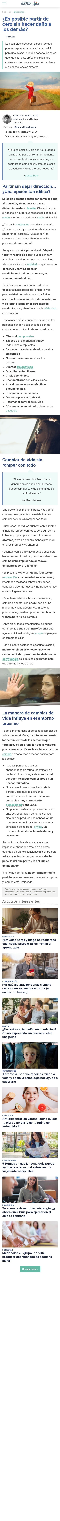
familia (31, 208)
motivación (22, 224)
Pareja (5, 1026)
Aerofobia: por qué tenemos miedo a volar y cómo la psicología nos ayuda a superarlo (30, 1077)
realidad (32, 264)
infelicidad (50, 308)
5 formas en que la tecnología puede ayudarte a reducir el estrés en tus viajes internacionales (28, 1167)
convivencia (10, 658)
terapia (38, 633)
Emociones (19, 12)
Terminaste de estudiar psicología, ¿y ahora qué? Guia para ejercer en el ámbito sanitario (29, 1212)
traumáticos (25, 366)
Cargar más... (30, 1269)
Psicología (8, 937)
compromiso (25, 336)
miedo (6, 217)
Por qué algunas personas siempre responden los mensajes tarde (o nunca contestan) (27, 988)
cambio (6, 754)
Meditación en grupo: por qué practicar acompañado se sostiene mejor (27, 1256)
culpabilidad (14, 804)
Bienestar (6, 12)
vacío (40, 217)
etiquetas (11, 410)
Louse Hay (31, 175)
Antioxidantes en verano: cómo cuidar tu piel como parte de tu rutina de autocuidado (29, 1122)
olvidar (38, 826)
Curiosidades (9, 1071)
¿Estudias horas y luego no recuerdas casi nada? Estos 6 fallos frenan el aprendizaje (29, 943)
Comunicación (9, 981)
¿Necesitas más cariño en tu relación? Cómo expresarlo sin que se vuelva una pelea (29, 1033)
